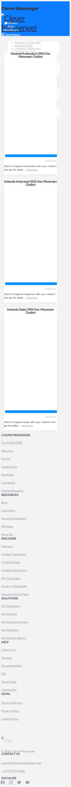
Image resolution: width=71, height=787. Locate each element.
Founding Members (13, 518)
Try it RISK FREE (12, 443)
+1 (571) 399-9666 (13, 771)
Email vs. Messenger (14, 586)
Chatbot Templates (13, 554)
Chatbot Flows (10, 562)
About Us (7, 451)
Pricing (5, 458)
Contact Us (8, 649)
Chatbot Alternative (14, 570)
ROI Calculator (11, 578)
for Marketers (10, 630)
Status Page (9, 682)
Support (6, 658)
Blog (4, 502)
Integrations (9, 466)
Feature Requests (12, 490)
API (3, 673)
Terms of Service (11, 703)
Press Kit (7, 534)
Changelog (8, 482)
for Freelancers (10, 606)
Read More (32, 170)
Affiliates (7, 526)
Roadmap (7, 474)
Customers (8, 510)
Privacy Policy (10, 711)
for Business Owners (14, 622)
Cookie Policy (10, 719)
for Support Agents (13, 638)
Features (7, 546)
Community (9, 689)
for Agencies (9, 614)
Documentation (11, 665)
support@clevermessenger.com (21, 763)
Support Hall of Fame (15, 594)
